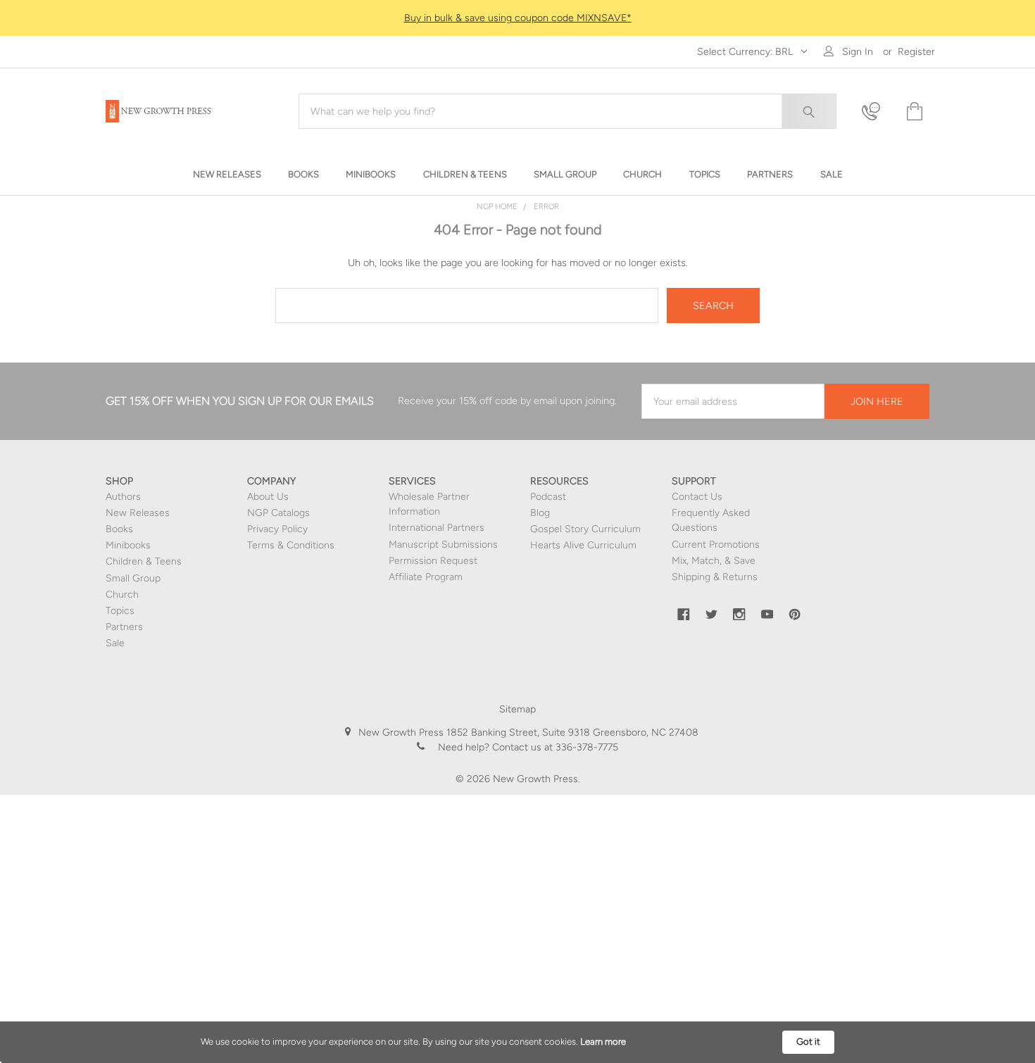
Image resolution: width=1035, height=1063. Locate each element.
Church (122, 594)
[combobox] (567, 111)
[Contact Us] (875, 111)
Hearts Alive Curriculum (583, 545)
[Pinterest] (795, 615)
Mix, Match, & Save (713, 561)
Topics (120, 611)
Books (119, 529)
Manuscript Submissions (443, 545)
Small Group (133, 578)
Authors (123, 497)
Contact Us (697, 497)
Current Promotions (716, 545)
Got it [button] (808, 1041)
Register (916, 52)
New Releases (138, 513)
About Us (268, 497)
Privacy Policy (277, 529)
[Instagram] (739, 615)
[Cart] (913, 111)
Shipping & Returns (715, 577)
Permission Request (433, 561)
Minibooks (128, 545)
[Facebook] (684, 615)
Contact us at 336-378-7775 (553, 747)
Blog (540, 513)
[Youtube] (767, 615)
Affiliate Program (426, 577)
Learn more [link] (603, 1041)
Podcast (548, 497)
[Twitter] (712, 615)
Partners (124, 627)
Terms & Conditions (290, 545)
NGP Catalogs (278, 513)
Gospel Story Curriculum (585, 529)
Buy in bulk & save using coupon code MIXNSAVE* (518, 18)
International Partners (436, 528)
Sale (115, 643)
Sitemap (517, 709)
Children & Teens (144, 561)
